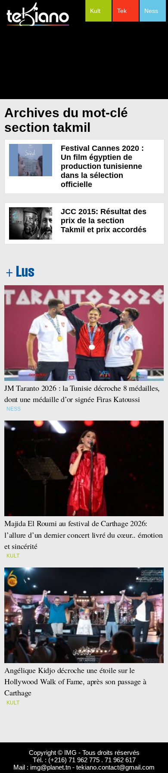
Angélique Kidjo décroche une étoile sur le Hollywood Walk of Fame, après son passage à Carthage (75, 681)
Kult (95, 10)
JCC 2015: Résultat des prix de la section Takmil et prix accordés (103, 220)
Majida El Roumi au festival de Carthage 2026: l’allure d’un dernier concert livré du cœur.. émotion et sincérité (83, 534)
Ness (151, 10)
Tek (122, 10)
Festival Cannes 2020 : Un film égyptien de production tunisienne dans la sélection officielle (102, 166)
